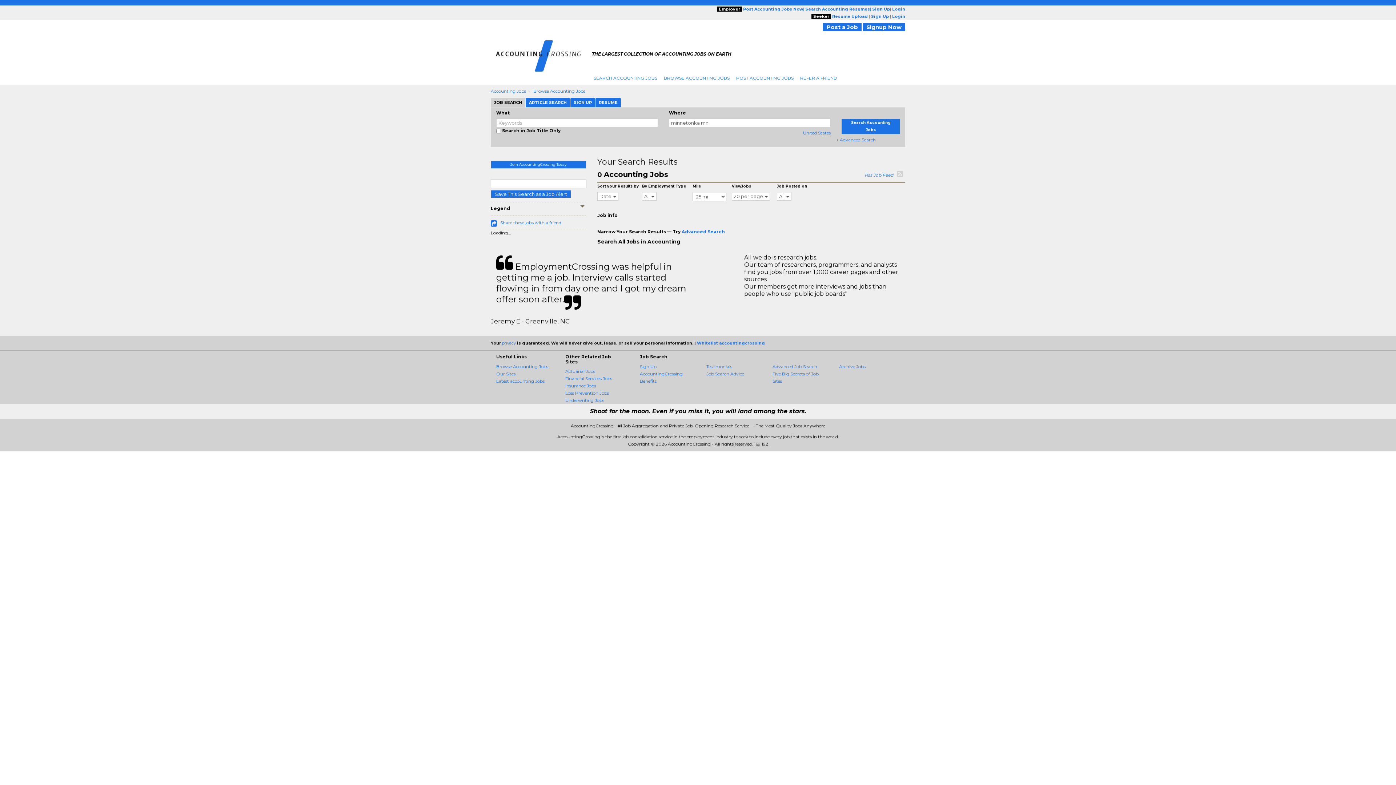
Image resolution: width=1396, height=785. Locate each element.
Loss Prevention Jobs (587, 393)
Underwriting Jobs (584, 400)
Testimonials (719, 366)
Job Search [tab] (508, 102)
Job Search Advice (725, 374)
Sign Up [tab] (583, 102)
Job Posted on (792, 186)
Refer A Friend (818, 78)
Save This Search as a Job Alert (531, 194)
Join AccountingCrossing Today (538, 164)
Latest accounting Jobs (520, 381)
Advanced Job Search (795, 366)
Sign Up (648, 366)
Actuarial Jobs (580, 371)
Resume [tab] (608, 102)
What (503, 113)
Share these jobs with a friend (530, 222)
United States (817, 133)
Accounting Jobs (508, 91)
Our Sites (506, 374)
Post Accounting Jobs (765, 78)
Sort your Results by (618, 186)
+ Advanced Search (856, 139)
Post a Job (842, 27)
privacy (509, 343)
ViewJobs (741, 186)
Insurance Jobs (580, 386)
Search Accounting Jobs (625, 78)
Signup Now (884, 27)
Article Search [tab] (548, 102)
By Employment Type (664, 186)
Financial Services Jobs (588, 378)
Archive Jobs (852, 366)
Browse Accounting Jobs (697, 78)
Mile (697, 186)
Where (677, 113)
